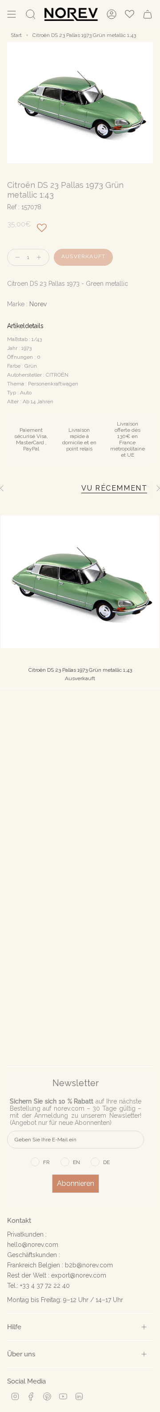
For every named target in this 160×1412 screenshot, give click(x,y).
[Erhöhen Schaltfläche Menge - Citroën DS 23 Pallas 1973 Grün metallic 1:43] (40, 257)
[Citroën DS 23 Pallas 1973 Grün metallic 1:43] (80, 582)
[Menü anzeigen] (11, 14)
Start (16, 35)
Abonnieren (75, 1183)
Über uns (21, 1354)
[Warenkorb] (147, 14)
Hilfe (14, 1327)
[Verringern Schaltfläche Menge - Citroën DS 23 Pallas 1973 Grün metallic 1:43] (15, 257)
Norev (38, 304)
